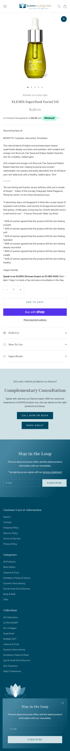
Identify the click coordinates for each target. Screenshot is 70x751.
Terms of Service (12, 538)
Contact (7, 522)
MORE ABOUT (35, 425)
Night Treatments (12, 671)
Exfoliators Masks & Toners (16, 578)
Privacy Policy (10, 544)
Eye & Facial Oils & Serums (16, 588)
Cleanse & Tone (11, 572)
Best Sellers (9, 567)
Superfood (8, 633)
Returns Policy (10, 533)
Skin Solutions (10, 666)
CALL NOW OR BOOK (35, 415)
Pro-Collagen (10, 628)
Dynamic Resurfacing (14, 583)
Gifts (5, 599)
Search (7, 517)
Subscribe (35, 739)
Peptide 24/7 (9, 639)
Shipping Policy (11, 527)
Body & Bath (9, 594)
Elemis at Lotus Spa (35, 95)
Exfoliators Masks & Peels (16, 655)
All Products (9, 561)
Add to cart (35, 302)
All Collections (10, 617)
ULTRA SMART (10, 622)
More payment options (35, 320)
